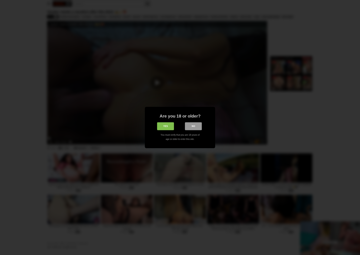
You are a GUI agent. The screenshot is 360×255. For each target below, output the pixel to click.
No (193, 126)
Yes (165, 126)
